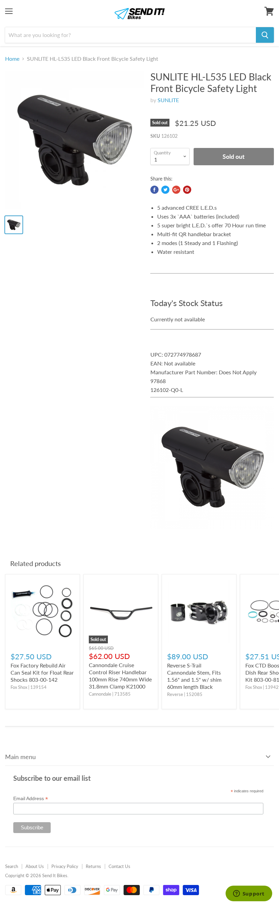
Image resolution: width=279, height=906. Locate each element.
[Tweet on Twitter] (165, 190)
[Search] (265, 35)
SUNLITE (168, 100)
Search (11, 866)
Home (12, 59)
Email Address (30, 798)
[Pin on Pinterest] (187, 190)
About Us (35, 866)
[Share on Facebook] (154, 190)
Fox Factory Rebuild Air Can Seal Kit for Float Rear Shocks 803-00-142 (42, 672)
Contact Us (119, 866)
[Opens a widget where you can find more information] (248, 894)
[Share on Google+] (176, 190)
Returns (93, 866)
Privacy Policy (64, 866)
